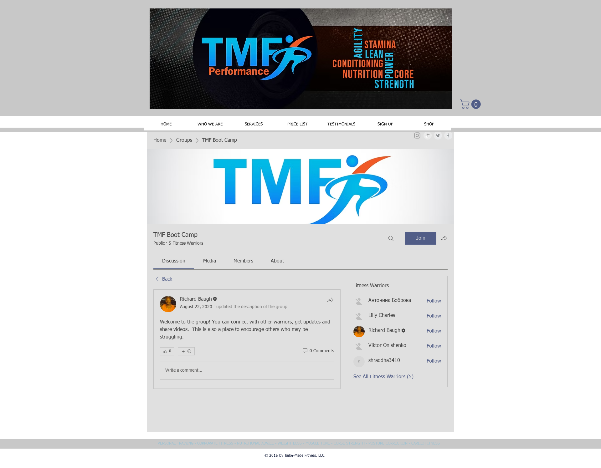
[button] (471, 104)
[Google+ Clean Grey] (428, 135)
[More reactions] (186, 351)
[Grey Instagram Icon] (417, 135)
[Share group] (444, 238)
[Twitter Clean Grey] (438, 135)
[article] (247, 339)
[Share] (330, 299)
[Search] (391, 238)
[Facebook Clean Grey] (448, 135)
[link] (173, 261)
